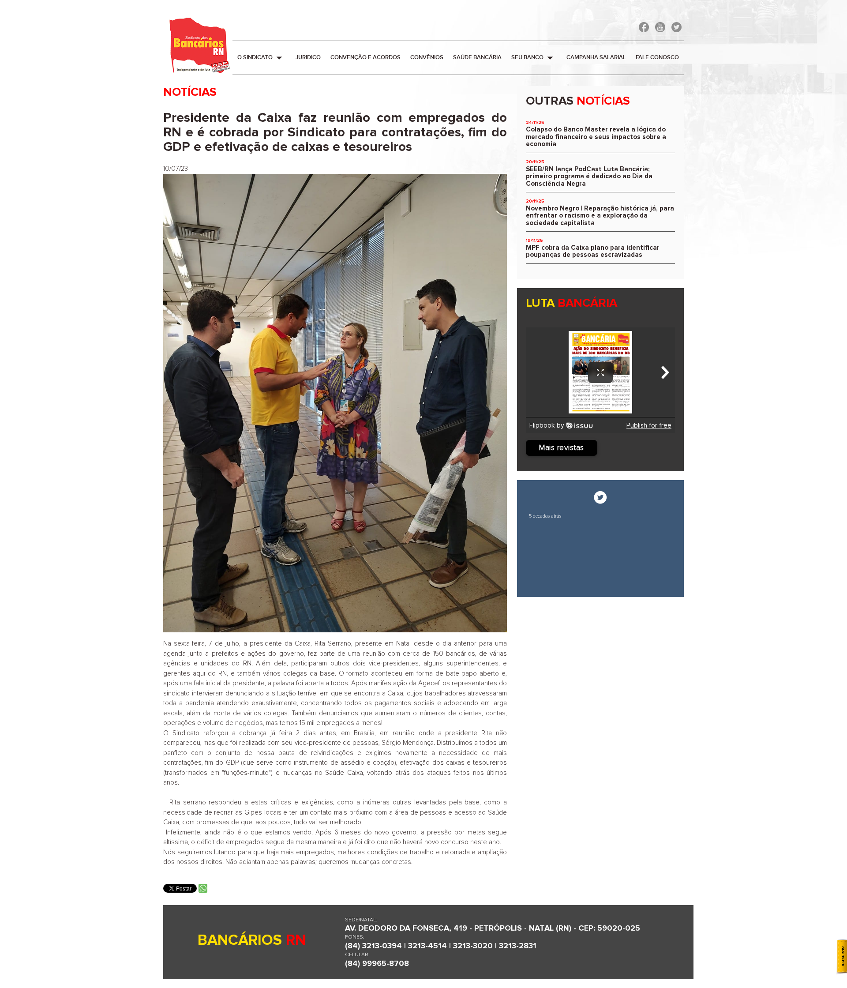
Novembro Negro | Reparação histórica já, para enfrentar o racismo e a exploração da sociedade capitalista (600, 215)
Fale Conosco (657, 57)
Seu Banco (534, 57)
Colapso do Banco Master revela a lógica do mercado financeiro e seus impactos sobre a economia (596, 136)
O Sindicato (261, 57)
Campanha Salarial (596, 57)
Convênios (426, 57)
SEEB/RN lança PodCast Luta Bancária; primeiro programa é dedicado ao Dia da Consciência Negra (589, 176)
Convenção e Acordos (365, 57)
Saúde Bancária (477, 57)
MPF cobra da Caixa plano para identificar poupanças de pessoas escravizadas (593, 251)
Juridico (308, 57)
